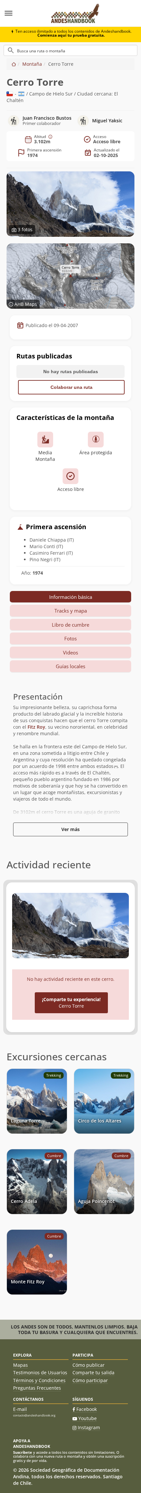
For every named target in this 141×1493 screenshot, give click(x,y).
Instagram (89, 1427)
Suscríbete (22, 1452)
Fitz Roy (36, 727)
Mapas (20, 1365)
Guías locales (70, 666)
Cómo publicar (88, 1365)
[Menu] (22, 13)
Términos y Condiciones (39, 1380)
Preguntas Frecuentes (37, 1388)
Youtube (87, 1418)
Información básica (70, 597)
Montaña (32, 64)
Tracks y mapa (70, 610)
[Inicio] (13, 64)
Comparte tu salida (93, 1372)
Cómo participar (90, 1380)
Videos (70, 652)
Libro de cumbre (70, 624)
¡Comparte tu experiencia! (71, 1002)
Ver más (70, 829)
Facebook (86, 1409)
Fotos (70, 638)
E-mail (20, 1409)
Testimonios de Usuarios (40, 1372)
